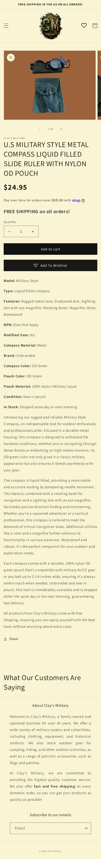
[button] (6, 25)
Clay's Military (55, 851)
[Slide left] (39, 129)
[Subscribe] (85, 828)
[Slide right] (61, 129)
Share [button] (13, 639)
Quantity (10, 222)
